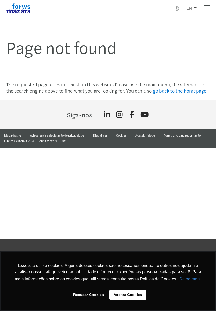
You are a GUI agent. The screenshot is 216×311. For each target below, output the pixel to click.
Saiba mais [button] (189, 279)
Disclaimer (100, 135)
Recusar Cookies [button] (88, 295)
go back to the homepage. (180, 90)
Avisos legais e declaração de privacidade (57, 135)
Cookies (121, 135)
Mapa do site (12, 135)
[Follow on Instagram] (119, 114)
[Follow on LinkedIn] (107, 114)
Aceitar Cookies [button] (128, 295)
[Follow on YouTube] (144, 114)
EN (189, 8)
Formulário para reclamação (182, 135)
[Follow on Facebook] (132, 114)
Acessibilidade (145, 135)
